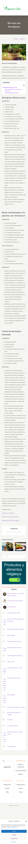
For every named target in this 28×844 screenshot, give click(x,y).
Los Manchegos (11, 607)
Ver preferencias (14, 838)
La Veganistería (11, 746)
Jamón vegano (11, 635)
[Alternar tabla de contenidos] (23, 85)
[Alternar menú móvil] (25, 12)
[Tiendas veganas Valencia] (4, 641)
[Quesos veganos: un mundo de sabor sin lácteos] (4, 594)
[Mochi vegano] (4, 695)
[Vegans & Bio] (4, 662)
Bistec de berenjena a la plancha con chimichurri (13, 90)
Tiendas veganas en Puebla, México (15, 733)
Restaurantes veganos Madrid (15, 629)
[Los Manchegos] (4, 607)
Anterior (16, 39)
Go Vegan (10, 720)
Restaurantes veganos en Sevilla (16, 707)
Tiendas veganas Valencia (14, 641)
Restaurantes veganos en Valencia (14, 713)
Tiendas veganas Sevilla (13, 613)
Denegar (14, 834)
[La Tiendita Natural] (4, 726)
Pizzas (20, 792)
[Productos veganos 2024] (4, 648)
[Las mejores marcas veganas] (4, 601)
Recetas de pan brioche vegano (10, 520)
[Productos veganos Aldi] (4, 678)
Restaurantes (7, 785)
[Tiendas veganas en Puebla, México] (4, 732)
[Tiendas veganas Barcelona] (4, 656)
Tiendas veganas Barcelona (14, 656)
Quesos (21, 788)
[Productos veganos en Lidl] (4, 668)
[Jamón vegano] (4, 635)
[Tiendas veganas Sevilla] (4, 613)
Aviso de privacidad (20, 771)
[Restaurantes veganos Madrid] (4, 629)
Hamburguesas (21, 785)
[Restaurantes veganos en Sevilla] (4, 707)
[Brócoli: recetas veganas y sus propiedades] (7, 546)
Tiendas (7, 788)
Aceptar (14, 831)
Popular (14, 589)
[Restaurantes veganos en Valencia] (4, 713)
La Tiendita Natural (12, 726)
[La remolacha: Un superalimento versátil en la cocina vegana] (20, 546)
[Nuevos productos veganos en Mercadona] (4, 619)
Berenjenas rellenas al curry (10, 87)
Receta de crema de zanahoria (10, 517)
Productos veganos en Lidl (14, 668)
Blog (7, 792)
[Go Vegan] (4, 720)
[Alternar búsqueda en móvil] (23, 12)
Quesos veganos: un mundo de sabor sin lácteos (15, 594)
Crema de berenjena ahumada (12, 93)
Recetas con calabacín (8, 513)
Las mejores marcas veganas (15, 601)
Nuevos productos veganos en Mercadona (15, 620)
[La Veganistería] (4, 746)
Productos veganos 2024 (14, 647)
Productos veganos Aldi (13, 678)
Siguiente (22, 39)
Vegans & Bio (11, 662)
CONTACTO (7, 767)
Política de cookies (13, 842)
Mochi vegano (11, 695)
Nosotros (20, 774)
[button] (26, 821)
